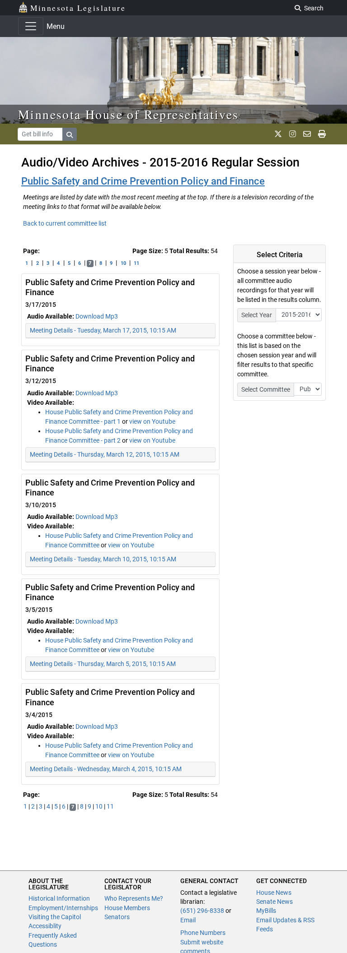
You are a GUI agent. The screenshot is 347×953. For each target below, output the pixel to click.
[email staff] (307, 134)
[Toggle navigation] (30, 26)
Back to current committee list (65, 223)
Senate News (274, 901)
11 (136, 263)
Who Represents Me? (133, 898)
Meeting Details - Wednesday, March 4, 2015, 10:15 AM (106, 769)
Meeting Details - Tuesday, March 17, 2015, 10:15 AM (103, 330)
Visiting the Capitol (54, 917)
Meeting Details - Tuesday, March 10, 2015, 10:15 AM (103, 559)
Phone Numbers (202, 932)
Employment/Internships (63, 907)
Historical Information (59, 898)
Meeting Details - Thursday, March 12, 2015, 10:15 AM (104, 454)
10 (123, 263)
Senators (117, 917)
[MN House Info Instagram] (293, 134)
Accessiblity (44, 926)
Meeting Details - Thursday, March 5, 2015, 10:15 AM (103, 663)
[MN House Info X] (278, 134)
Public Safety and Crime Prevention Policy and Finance (143, 181)
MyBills (266, 910)
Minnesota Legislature (78, 7)
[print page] (321, 134)
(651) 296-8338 (202, 910)
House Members (127, 907)
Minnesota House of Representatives (128, 114)
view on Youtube (152, 421)
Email (188, 920)
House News (273, 892)
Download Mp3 (96, 316)
